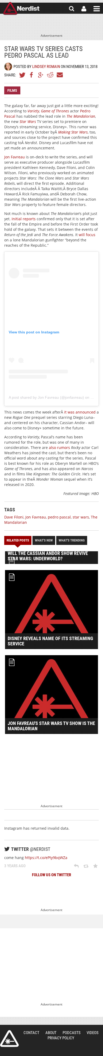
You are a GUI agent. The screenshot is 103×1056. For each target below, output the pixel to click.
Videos (93, 1032)
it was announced (80, 412)
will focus (87, 234)
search (71, 8)
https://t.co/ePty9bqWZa (46, 857)
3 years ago (15, 866)
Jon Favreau (14, 156)
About (51, 1032)
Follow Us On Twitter (51, 875)
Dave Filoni (14, 517)
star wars (81, 517)
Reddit (50, 75)
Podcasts (72, 1032)
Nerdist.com (9, 1038)
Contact (31, 1032)
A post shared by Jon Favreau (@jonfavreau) (46, 397)
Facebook (31, 75)
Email (59, 75)
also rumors (59, 447)
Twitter (22, 75)
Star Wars (28, 121)
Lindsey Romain (46, 66)
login (83, 8)
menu (96, 8)
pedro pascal (59, 517)
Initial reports (24, 218)
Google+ (41, 75)
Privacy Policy (61, 1038)
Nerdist (21, 9)
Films (12, 90)
